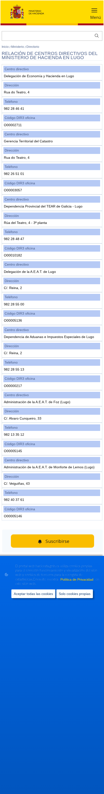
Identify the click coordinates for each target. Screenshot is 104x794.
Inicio (5, 46)
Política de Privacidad (77, 579)
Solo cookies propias (74, 594)
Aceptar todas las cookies (33, 594)
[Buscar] (96, 35)
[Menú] (94, 11)
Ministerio (18, 46)
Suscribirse (57, 541)
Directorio (32, 46)
